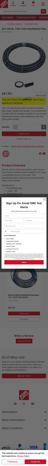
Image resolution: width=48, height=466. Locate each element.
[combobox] (7, 231)
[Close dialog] (44, 199)
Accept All (35, 462)
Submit (24, 262)
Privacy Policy (23, 456)
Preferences (13, 462)
